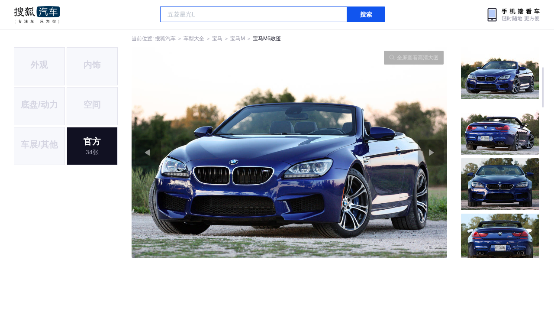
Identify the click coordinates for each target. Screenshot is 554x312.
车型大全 (194, 39)
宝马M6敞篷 (267, 39)
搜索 (366, 14)
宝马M (237, 39)
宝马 (217, 39)
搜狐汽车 (37, 14)
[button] (211, 152)
